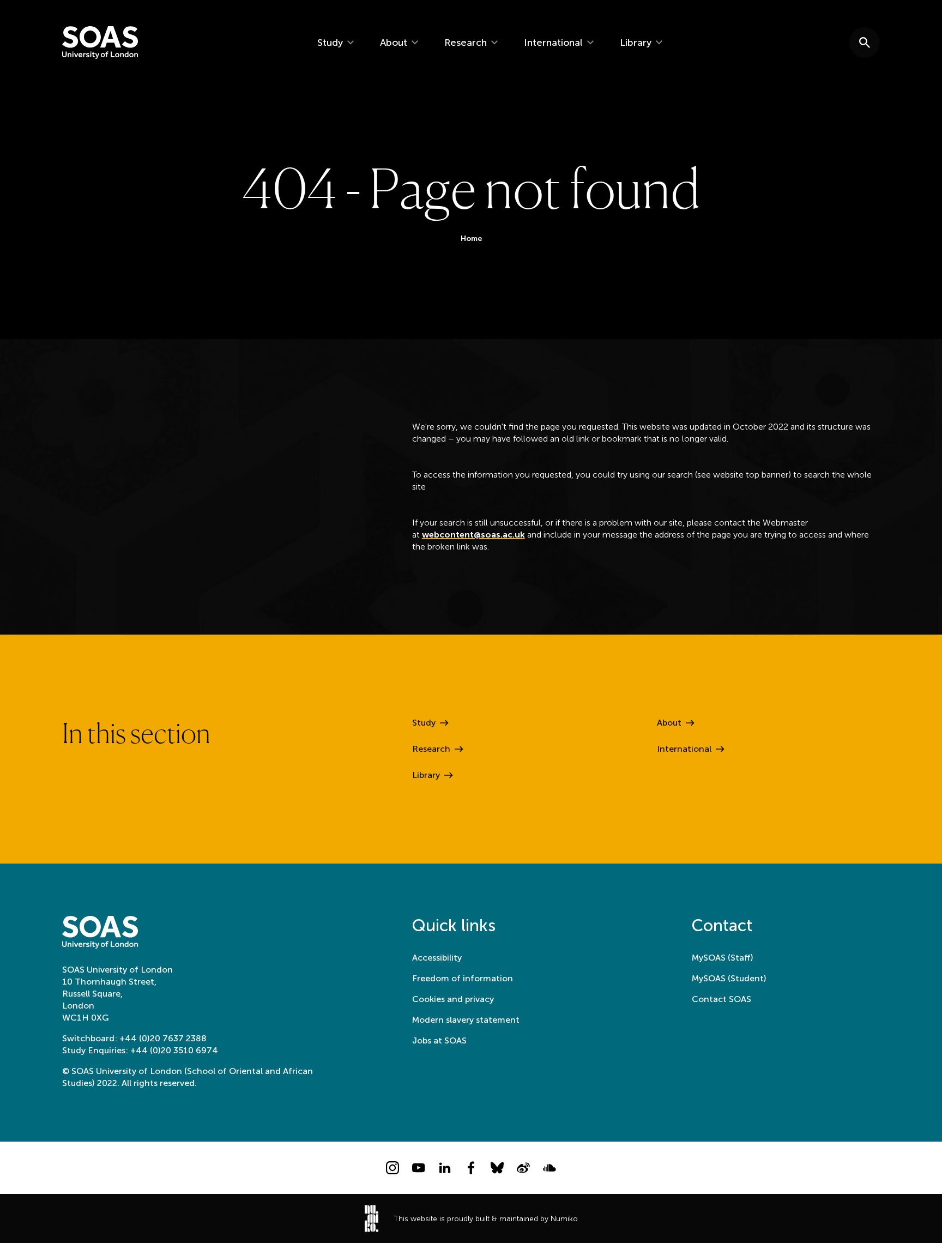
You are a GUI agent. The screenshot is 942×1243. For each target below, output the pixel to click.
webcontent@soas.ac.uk (473, 534)
